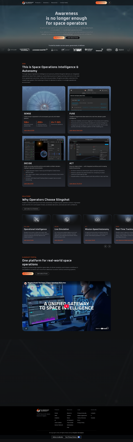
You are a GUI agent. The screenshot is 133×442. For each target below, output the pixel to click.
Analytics (57, 418)
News (68, 418)
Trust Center (70, 422)
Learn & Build (58, 422)
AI (55, 420)
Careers (69, 415)
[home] (28, 2)
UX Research (70, 420)
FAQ (68, 427)
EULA (78, 420)
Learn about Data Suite (75, 130)
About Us (69, 413)
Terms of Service (81, 418)
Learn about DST (28, 183)
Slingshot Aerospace (78, 432)
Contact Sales (64, 2)
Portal (56, 413)
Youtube (93, 418)
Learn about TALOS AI (75, 183)
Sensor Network (59, 425)
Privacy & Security (81, 413)
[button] (38, 2)
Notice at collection (58, 437)
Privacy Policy (80, 422)
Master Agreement (82, 415)
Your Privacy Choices (71, 437)
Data (56, 415)
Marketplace (70, 425)
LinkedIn (93, 413)
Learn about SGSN (29, 130)
